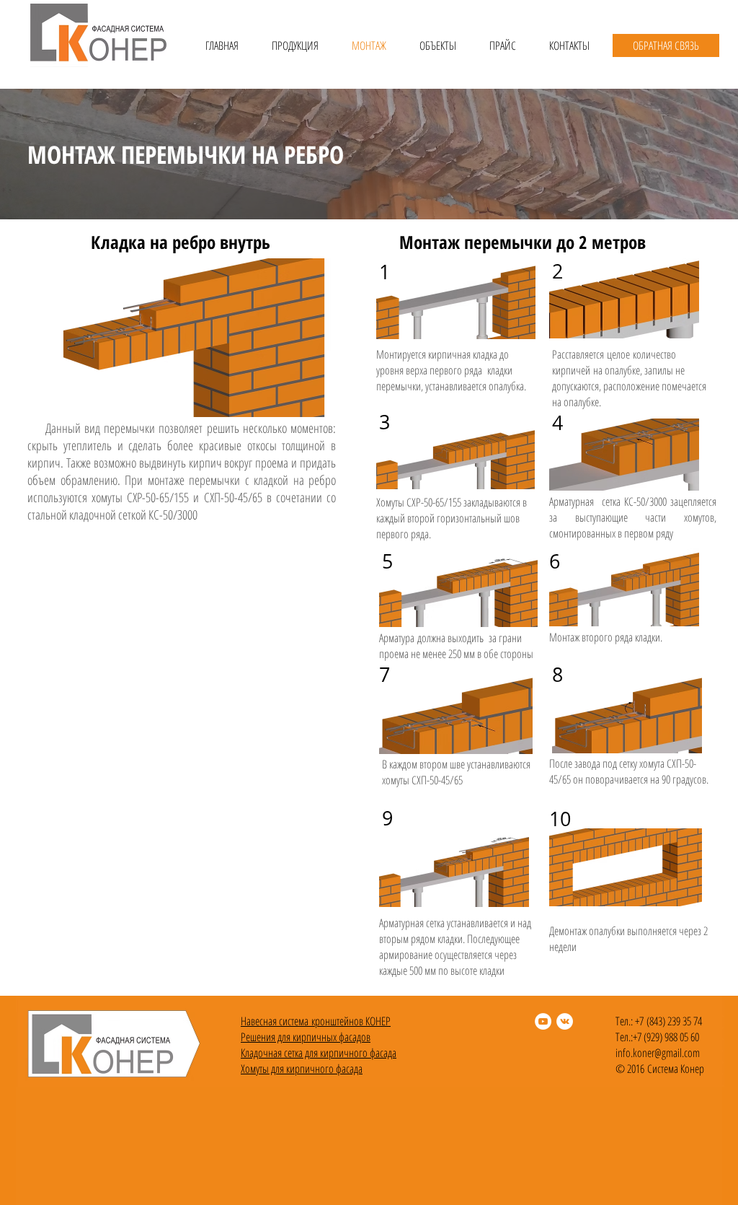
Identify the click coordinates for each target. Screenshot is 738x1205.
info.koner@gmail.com (657, 1053)
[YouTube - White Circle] (543, 1021)
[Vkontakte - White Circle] (564, 1021)
